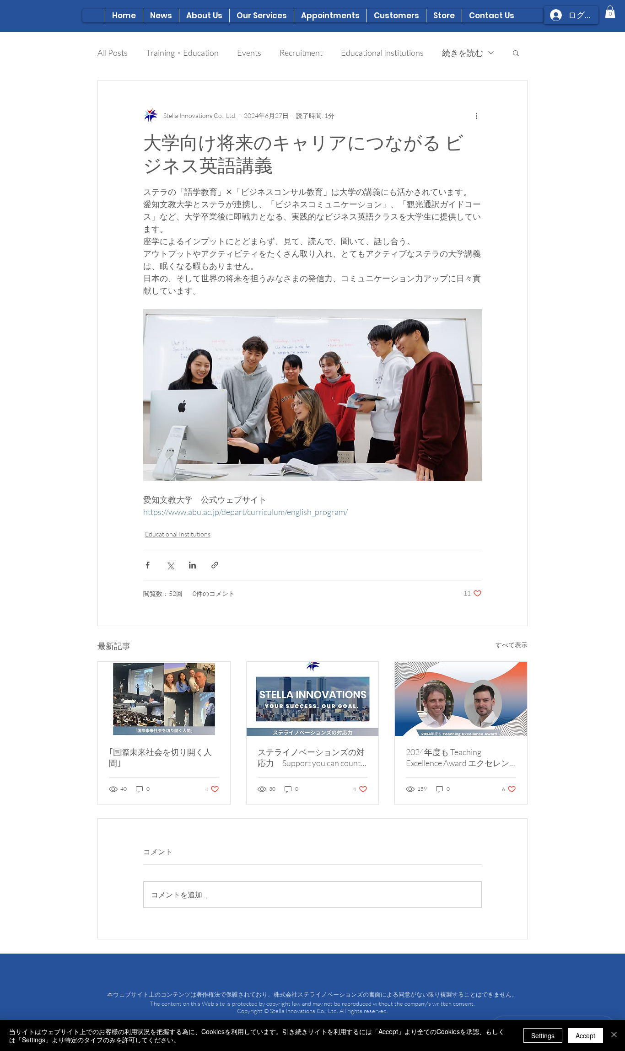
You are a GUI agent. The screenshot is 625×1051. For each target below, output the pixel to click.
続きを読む (462, 53)
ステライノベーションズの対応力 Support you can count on (311, 758)
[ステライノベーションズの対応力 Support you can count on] (313, 699)
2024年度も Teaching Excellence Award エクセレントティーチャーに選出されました (459, 758)
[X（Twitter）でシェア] (170, 565)
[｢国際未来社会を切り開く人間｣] (164, 699)
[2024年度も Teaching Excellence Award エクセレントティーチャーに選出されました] (461, 699)
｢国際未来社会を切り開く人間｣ (160, 757)
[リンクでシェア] (214, 565)
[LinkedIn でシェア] (192, 565)
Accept (585, 1035)
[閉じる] (614, 1035)
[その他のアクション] (476, 115)
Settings (543, 1035)
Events (249, 53)
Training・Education (182, 53)
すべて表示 (512, 645)
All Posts (112, 53)
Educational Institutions (382, 53)
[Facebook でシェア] (147, 565)
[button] (204, 15)
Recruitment (301, 53)
